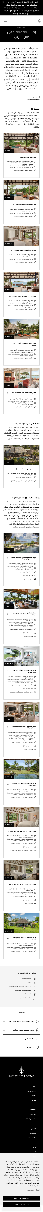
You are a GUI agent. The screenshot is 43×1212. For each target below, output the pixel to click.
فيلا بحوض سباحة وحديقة (28, 157)
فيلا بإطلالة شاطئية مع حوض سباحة (25, 250)
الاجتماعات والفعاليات (30, 1119)
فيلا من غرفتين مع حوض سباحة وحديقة (24, 884)
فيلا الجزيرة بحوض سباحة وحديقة (26, 204)
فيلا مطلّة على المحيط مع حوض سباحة (24, 296)
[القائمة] (5, 20)
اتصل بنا (34, 1100)
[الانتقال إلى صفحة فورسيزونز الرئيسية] (39, 21)
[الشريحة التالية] (5, 151)
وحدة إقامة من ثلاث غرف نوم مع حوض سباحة (24, 938)
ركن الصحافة (33, 1133)
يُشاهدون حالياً (36, 97)
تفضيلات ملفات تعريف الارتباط (21, 1198)
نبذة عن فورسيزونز (31, 1091)
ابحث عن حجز (33, 1114)
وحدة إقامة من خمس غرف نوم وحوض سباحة (24, 614)
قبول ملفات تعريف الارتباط (22, 1204)
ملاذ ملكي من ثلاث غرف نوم (27, 469)
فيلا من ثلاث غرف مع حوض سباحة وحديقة (23, 831)
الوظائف (34, 1096)
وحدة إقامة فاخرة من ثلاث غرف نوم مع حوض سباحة (24, 784)
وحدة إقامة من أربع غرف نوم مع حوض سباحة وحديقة (24, 727)
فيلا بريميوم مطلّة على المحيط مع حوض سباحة (23, 393)
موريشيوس (21, 27)
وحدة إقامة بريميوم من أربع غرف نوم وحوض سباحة (24, 671)
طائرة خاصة (33, 1152)
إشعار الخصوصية (33, 1190)
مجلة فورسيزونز (32, 1138)
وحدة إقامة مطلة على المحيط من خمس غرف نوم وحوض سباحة (23, 558)
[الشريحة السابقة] (12, 151)
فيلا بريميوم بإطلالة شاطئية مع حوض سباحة (24, 344)
